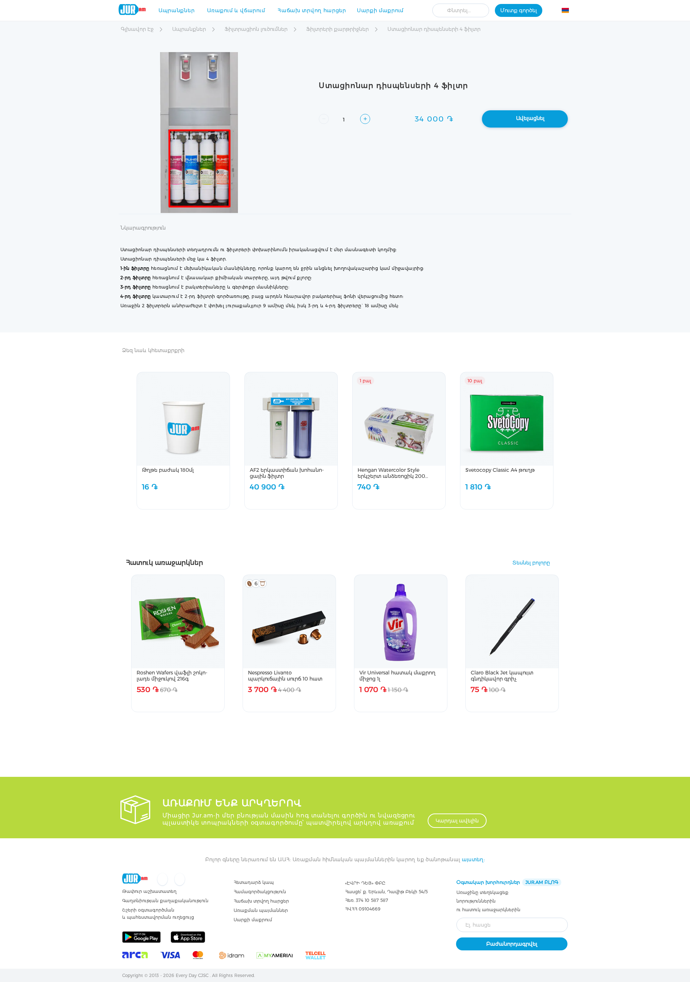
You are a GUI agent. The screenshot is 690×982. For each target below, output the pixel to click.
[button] (569, 11)
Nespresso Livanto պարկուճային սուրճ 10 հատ (285, 676)
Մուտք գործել (518, 10)
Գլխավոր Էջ (138, 29)
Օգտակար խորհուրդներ (507, 882)
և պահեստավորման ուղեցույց (158, 917)
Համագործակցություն (260, 891)
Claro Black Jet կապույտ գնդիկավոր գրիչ (502, 676)
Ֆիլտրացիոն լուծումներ (257, 29)
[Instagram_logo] (180, 879)
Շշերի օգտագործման (148, 910)
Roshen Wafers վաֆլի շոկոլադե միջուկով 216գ (172, 676)
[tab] (143, 232)
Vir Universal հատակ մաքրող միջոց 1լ (397, 676)
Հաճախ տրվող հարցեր (311, 10)
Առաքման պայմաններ (261, 910)
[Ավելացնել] (203, 499)
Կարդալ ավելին (457, 820)
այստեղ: (473, 859)
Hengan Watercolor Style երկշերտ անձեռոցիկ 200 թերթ (391, 473)
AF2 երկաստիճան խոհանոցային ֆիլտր (287, 473)
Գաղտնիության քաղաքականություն (165, 900)
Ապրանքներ (176, 10)
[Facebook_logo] (163, 879)
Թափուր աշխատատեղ (149, 891)
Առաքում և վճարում (236, 10)
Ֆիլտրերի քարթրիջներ (338, 29)
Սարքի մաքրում (380, 10)
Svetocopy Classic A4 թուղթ (500, 470)
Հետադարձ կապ (254, 882)
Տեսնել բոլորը (531, 563)
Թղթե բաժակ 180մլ (168, 470)
